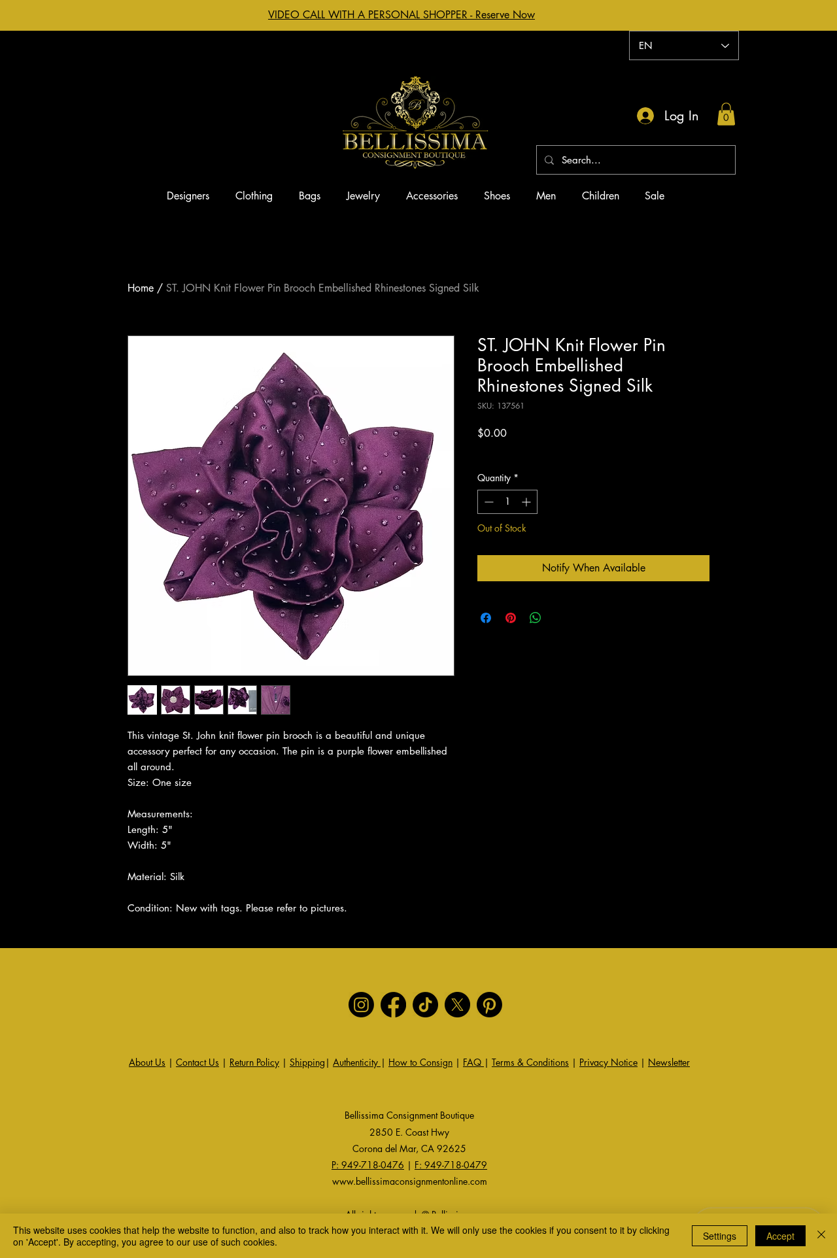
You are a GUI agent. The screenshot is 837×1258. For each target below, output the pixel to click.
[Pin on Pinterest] (511, 618)
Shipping (307, 1062)
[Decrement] (487, 501)
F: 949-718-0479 (451, 1165)
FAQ (473, 1062)
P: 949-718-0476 (368, 1165)
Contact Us (197, 1062)
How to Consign (420, 1062)
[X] (457, 1004)
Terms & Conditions (530, 1062)
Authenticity (357, 1062)
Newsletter (669, 1062)
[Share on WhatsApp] (535, 618)
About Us (147, 1062)
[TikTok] (425, 1004)
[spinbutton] (507, 501)
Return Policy (254, 1062)
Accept (780, 1235)
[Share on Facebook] (486, 618)
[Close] (821, 1236)
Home (141, 288)
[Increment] (527, 501)
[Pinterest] (489, 1004)
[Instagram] (361, 1004)
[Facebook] (393, 1004)
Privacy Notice (608, 1062)
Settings (719, 1235)
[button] (726, 114)
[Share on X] (560, 618)
